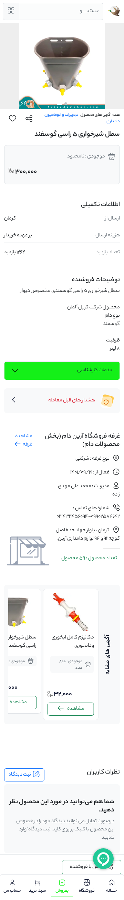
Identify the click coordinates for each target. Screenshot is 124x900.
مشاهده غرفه (23, 440)
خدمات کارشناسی (95, 370)
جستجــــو (89, 11)
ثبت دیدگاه (20, 775)
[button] (65, 103)
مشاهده (75, 709)
